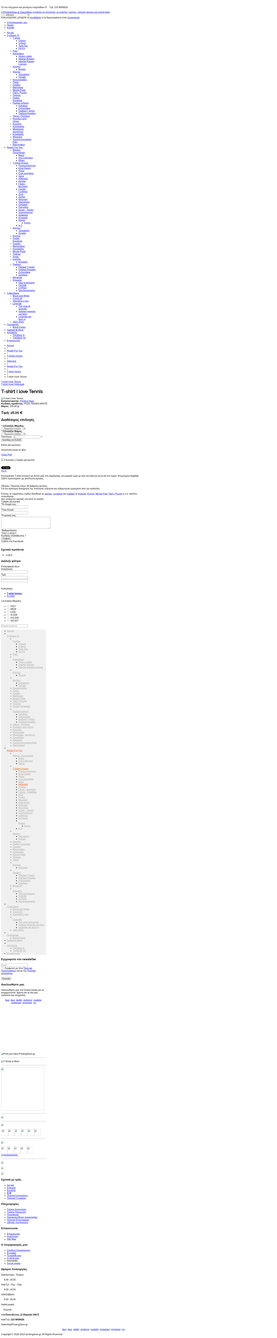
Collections (13, 293)
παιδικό (71, 494)
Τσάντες (17, 95)
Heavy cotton (25, 56)
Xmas (16, 256)
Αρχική (10, 32)
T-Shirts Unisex (20, 163)
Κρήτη (27, 223)
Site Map (11, 1239)
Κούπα (90, 494)
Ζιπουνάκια (24, 108)
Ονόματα (22, 204)
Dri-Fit (21, 48)
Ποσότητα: (6, 437)
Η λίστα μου (13, 1258)
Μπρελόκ (17, 137)
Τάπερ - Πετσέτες (21, 116)
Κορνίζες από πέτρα (23, 727)
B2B (9, 1193)
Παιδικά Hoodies (27, 113)
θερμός (22, 69)
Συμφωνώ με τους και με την (18, 971)
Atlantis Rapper (26, 59)
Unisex (22, 40)
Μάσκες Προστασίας (19, 151)
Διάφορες (23, 215)
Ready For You (15, 147)
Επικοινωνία (13, 340)
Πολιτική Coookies (16, 1198)
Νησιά (21, 220)
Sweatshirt (23, 74)
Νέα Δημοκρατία (26, 290)
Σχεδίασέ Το (13, 35)
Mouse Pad (101, 494)
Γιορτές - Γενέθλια (22, 190)
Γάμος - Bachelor (23, 185)
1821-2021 (18, 322)
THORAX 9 (18, 335)
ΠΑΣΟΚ (22, 285)
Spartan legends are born (26, 312)
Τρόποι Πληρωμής (16, 1212)
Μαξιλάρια (18, 87)
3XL (14, 620)
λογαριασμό (73, 17)
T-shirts (16, 38)
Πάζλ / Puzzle (20, 92)
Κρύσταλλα (18, 126)
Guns (21, 176)
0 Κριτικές (9, 460)
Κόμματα (22, 262)
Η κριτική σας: (8, 515)
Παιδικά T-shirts (26, 111)
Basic (21, 155)
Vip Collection (25, 158)
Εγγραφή (11, 1253)
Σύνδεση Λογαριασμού (18, 1250)
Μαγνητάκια (19, 144)
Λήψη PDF (6, 455)
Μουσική (22, 199)
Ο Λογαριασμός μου (17, 22)
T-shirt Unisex (14, 371)
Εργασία (11, 1190)
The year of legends (24, 307)
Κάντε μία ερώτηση (10, 445)
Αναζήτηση (12, 1236)
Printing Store (27, 401)
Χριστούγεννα (25, 212)
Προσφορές (13, 324)
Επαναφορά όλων (10, 566)
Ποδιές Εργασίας (18, 99)
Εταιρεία (11, 1188)
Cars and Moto (25, 173)
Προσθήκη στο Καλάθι (11, 440)
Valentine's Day (21, 301)
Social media (13, 1263)
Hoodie (22, 77)
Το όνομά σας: (8, 504)
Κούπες (17, 66)
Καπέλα (17, 259)
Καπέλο (82, 494)
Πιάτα (15, 82)
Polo (15, 51)
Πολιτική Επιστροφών (18, 1220)
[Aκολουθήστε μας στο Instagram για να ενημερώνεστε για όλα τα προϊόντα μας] (18, 1135)
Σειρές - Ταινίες (26, 210)
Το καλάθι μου (14, 1255)
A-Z (20, 225)
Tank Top (23, 46)
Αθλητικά (23, 178)
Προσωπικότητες (27, 165)
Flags (21, 171)
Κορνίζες (17, 124)
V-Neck (22, 43)
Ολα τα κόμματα (26, 282)
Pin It (3, 471)
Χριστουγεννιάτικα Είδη (25, 743)
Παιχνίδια (23, 207)
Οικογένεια (23, 202)
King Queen (24, 168)
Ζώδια (21, 197)
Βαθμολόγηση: (9, 530)
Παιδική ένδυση (21, 103)
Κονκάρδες (18, 134)
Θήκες (21, 160)
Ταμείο (10, 25)
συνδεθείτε (35, 17)
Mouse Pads (19, 90)
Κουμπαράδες (20, 79)
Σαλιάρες (23, 105)
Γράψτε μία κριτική (25, 460)
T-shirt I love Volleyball (12, 384)
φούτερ (48, 494)
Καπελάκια (18, 53)
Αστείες (22, 181)
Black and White (21, 296)
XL (13, 615)
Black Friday (19, 327)
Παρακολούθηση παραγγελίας (22, 1217)
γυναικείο (58, 494)
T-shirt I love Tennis (11, 381)
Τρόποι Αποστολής (17, 1209)
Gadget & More (15, 330)
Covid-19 (17, 298)
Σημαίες (17, 243)
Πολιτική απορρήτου (17, 1195)
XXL (14, 618)
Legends (17, 303)
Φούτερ (16, 72)
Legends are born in (24, 317)
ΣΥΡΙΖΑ (22, 288)
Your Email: (7, 510)
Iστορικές (23, 217)
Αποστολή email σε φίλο (13, 450)
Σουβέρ (16, 85)
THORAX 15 (19, 338)
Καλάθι (10, 27)
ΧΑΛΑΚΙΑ (12, 332)
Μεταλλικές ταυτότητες (18, 130)
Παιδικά (17, 264)
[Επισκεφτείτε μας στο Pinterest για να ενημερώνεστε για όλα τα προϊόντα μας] (24, 1135)
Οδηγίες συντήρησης (17, 1222)
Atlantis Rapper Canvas (30, 667)
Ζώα (20, 194)
